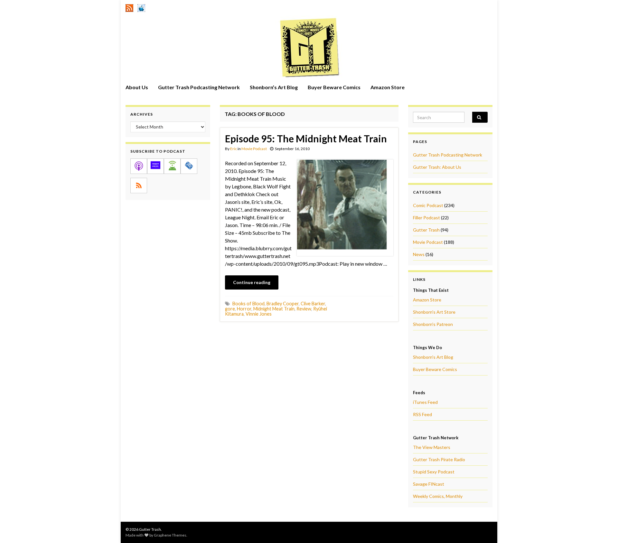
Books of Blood (248, 303)
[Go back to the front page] (309, 47)
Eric (233, 148)
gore (230, 308)
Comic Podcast (428, 205)
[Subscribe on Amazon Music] (155, 166)
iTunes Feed (425, 402)
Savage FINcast (428, 484)
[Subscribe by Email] (189, 166)
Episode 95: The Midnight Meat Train (306, 138)
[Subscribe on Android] (172, 166)
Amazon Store (387, 87)
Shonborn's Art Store (434, 312)
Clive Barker (313, 303)
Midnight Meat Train (274, 308)
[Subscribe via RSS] (138, 185)
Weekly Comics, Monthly (438, 496)
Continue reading (251, 282)
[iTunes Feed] (141, 7)
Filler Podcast (426, 217)
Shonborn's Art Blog (433, 357)
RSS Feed (422, 414)
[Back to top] (603, 528)
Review (303, 308)
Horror (244, 308)
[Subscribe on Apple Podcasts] (138, 166)
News (419, 254)
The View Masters (431, 447)
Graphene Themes (170, 535)
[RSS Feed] (129, 7)
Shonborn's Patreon (433, 324)
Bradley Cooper (283, 303)
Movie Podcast (254, 148)
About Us (137, 87)
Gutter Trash (426, 230)
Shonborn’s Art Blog (274, 87)
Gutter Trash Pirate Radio (439, 459)
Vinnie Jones (259, 314)
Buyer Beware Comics (334, 87)
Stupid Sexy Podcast (433, 471)
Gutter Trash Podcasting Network (199, 87)
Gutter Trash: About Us (437, 167)
